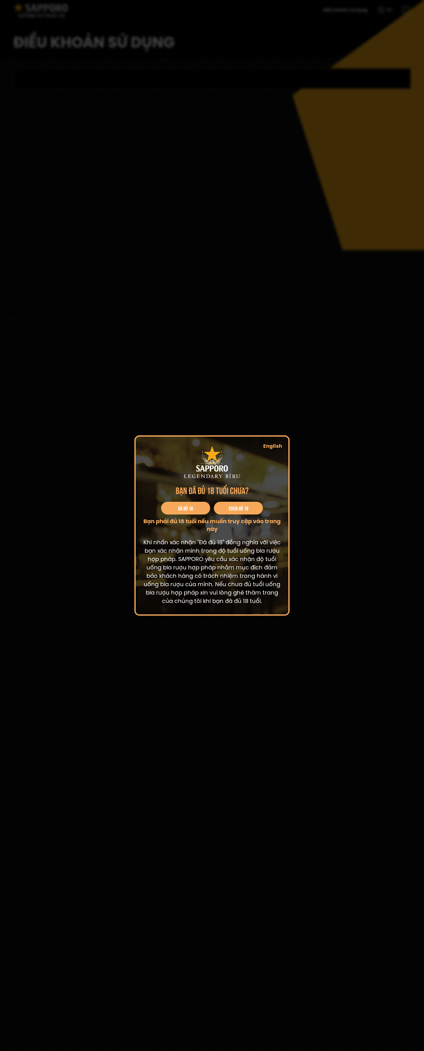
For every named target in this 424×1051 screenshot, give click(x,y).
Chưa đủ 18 (238, 508)
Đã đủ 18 (185, 508)
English (272, 446)
